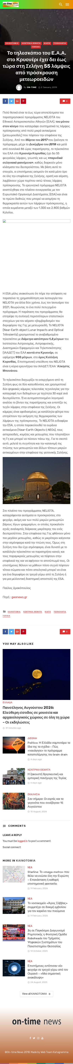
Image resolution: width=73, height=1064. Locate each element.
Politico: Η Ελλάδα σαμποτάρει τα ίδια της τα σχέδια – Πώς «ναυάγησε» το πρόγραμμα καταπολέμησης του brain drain (49, 748)
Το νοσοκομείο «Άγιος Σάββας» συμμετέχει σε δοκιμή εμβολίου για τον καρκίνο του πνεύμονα (48, 907)
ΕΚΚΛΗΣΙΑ (34, 794)
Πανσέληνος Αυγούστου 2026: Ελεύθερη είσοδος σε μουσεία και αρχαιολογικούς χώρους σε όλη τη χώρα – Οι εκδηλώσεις (36, 715)
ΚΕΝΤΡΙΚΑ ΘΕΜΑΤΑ (31, 43)
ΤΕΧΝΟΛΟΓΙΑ (60, 43)
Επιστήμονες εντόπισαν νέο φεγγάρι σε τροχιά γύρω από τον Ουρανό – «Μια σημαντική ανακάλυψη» (48, 971)
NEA (30, 867)
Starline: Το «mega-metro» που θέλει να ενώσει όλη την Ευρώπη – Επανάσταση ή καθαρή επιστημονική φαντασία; (48, 877)
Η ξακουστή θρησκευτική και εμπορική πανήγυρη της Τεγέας (47, 776)
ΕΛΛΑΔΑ (7, 702)
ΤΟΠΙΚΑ (36, 47)
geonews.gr (19, 597)
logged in (23, 841)
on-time (31, 87)
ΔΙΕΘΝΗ (32, 738)
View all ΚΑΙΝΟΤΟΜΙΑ (34, 993)
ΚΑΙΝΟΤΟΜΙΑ (12, 43)
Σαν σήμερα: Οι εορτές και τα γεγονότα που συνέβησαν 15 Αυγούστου (45, 802)
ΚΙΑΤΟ (47, 43)
